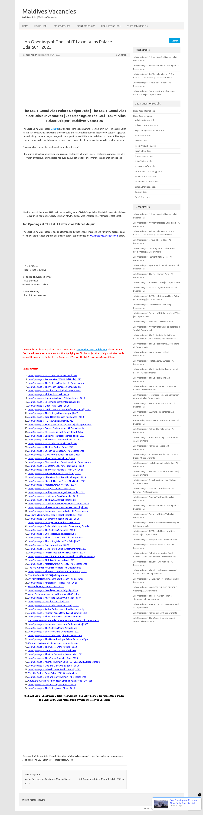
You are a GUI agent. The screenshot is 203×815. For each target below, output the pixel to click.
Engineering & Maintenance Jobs (150, 130)
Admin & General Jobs (145, 120)
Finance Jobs (141, 140)
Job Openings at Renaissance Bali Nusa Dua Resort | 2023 (56, 552)
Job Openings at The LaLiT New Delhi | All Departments (55, 537)
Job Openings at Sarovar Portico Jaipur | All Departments (56, 428)
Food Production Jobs (145, 146)
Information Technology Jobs (148, 171)
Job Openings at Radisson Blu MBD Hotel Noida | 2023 (55, 379)
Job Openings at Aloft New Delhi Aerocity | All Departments (57, 564)
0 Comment (121, 55)
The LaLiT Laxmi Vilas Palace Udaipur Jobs (53, 760)
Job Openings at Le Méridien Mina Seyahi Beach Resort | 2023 (58, 503)
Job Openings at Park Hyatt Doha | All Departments (156, 282)
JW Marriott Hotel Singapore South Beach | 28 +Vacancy (55, 579)
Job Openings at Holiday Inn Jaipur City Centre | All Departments (60, 424)
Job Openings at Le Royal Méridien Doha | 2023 (51, 488)
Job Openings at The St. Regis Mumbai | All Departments (56, 383)
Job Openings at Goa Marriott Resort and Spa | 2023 (53, 519)
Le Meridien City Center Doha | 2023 (46, 586)
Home (25, 26)
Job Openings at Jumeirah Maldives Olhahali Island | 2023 (56, 398)
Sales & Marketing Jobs (145, 187)
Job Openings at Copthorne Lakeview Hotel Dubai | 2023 (56, 466)
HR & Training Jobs (144, 161)
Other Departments (137, 26)
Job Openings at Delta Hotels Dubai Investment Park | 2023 (57, 549)
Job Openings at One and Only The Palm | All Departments (57, 677)
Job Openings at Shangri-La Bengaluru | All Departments (56, 451)
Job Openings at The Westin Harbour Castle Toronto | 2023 (57, 571)
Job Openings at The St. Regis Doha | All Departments (54, 616)
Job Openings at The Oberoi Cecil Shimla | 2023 (51, 458)
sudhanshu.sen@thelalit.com (92, 349)
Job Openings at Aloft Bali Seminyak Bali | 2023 (51, 560)
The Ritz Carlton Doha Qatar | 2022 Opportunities (52, 673)
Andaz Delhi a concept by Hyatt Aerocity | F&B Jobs (53, 594)
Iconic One (148, 808)
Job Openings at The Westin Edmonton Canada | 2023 (54, 387)
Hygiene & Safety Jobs (145, 166)
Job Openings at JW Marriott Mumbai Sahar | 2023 (52, 375)
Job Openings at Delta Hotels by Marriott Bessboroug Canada (58, 526)
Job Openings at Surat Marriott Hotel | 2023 (101, 779)
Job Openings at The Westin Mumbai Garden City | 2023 (55, 469)
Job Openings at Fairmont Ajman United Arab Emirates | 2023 (58, 613)
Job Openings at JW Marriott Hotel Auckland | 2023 (53, 605)
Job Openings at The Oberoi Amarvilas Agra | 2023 (53, 658)
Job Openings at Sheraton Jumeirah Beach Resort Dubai (55, 432)
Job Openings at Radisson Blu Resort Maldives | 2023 (54, 473)
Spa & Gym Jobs (142, 197)
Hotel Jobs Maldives (99, 756)
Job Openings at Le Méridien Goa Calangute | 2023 (53, 496)
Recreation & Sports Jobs (147, 181)
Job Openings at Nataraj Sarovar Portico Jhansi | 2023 (54, 669)
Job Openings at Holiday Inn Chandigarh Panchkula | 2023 (56, 492)
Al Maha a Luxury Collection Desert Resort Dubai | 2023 (55, 515)
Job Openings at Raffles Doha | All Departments (155, 613)
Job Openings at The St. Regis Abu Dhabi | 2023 (51, 688)
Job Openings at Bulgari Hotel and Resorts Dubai (52, 534)
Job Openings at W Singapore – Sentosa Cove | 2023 (54, 522)
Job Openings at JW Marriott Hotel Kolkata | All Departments (58, 511)
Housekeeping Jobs (110, 26)
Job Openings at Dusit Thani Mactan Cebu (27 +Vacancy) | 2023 (59, 409)
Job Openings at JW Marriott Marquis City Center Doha (55, 635)
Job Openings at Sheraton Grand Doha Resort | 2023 (54, 631)
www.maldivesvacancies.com (104, 235)
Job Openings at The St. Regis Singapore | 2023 (51, 530)
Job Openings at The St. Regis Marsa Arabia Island (52, 628)
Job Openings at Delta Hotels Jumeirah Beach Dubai (54, 454)
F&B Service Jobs (62, 26)
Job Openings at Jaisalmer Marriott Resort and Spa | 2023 (56, 436)
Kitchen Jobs (40, 26)
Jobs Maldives (33, 55)
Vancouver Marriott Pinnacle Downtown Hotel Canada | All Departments (63, 620)
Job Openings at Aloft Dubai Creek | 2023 (48, 394)
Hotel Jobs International (78, 756)
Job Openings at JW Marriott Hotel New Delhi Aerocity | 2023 (58, 624)
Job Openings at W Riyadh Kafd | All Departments (156, 539)
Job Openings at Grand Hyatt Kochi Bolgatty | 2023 (53, 590)
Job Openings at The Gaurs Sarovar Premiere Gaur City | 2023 (58, 507)
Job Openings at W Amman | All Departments (153, 321)
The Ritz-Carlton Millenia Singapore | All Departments (54, 567)
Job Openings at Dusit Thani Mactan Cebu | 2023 (52, 650)
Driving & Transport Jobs (146, 125)
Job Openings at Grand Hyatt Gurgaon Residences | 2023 (56, 417)
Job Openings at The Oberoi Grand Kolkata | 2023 (52, 647)
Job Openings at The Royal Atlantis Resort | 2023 (52, 500)
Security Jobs (141, 192)
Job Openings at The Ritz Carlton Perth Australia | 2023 (55, 654)
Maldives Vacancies (49, 11)
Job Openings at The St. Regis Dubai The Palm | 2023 (54, 541)
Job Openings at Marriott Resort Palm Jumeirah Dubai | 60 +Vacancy (61, 556)
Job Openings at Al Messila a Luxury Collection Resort (54, 598)
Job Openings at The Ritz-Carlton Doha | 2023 (51, 447)
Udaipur (54, 129)
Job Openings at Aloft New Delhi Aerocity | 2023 (52, 484)
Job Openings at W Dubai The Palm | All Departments (54, 390)
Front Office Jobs (86, 26)
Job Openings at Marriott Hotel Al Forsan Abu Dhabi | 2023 (57, 481)
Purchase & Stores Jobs (146, 176)
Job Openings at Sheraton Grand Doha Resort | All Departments (59, 462)
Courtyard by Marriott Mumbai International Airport (53, 643)
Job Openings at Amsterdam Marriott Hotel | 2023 (52, 582)
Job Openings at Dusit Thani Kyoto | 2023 (48, 405)
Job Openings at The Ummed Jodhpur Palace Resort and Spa (58, 639)
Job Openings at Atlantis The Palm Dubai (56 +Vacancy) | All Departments (64, 662)
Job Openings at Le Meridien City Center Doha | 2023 (54, 402)
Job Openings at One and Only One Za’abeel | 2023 (53, 665)
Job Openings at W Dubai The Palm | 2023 (48, 601)
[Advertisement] (75, 82)
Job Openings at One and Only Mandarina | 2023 (52, 684)
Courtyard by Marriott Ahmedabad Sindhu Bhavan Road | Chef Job (60, 680)
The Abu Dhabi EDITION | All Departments (48, 575)
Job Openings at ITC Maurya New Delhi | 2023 (50, 421)
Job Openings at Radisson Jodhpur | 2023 (48, 545)
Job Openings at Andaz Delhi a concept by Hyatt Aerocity (56, 609)
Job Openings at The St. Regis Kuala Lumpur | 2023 (53, 413)
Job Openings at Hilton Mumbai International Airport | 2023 (57, 477)
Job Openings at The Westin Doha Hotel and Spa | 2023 (55, 439)
